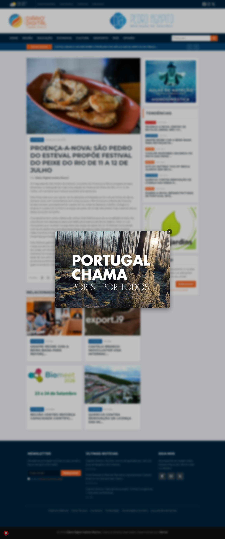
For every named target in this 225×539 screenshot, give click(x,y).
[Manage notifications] (6, 533)
